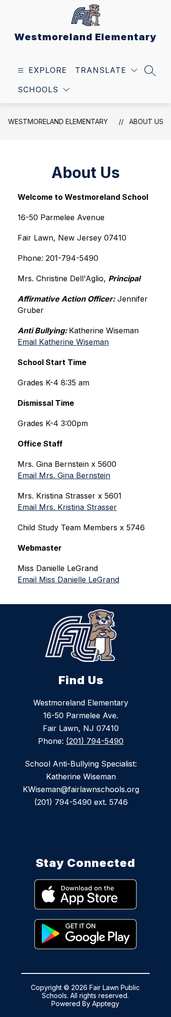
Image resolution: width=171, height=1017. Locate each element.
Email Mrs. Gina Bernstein (64, 475)
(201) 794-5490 (95, 741)
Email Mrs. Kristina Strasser (67, 507)
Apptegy (105, 1003)
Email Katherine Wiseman (63, 342)
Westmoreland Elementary (58, 121)
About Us (146, 121)
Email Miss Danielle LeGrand (68, 579)
